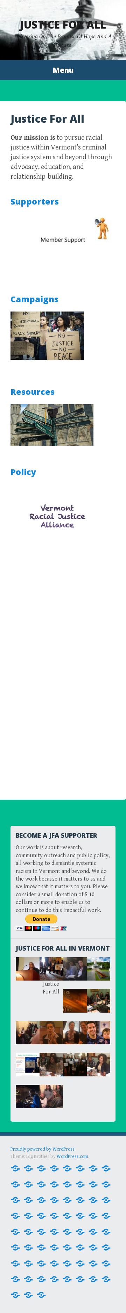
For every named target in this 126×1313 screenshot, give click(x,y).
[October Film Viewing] (80, 1262)
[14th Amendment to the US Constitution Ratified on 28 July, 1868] (54, 1167)
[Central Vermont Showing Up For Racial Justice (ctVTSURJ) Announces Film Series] (15, 1199)
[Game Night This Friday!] (41, 1215)
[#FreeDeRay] (15, 1167)
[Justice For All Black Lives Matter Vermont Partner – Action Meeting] (54, 1246)
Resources (32, 391)
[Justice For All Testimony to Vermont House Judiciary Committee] (106, 1246)
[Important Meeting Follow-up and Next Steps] (67, 1231)
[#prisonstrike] (41, 1167)
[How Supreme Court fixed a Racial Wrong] (41, 1231)
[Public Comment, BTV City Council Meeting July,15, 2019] (15, 1278)
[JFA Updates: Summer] (28, 1246)
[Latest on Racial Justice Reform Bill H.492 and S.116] (15, 1262)
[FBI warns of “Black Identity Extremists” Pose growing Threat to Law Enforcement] (106, 1199)
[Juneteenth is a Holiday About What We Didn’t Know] (41, 1246)
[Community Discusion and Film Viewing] (41, 1278)
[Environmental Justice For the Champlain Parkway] (41, 1262)
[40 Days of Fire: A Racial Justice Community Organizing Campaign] (80, 1167)
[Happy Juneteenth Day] (54, 1278)
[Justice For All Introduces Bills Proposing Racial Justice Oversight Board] (67, 1246)
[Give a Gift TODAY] (106, 1262)
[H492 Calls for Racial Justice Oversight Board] (93, 1215)
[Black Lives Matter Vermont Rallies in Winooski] (67, 1183)
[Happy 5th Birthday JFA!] (67, 1262)
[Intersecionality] (80, 1231)
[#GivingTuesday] (28, 1167)
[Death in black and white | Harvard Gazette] (41, 1199)
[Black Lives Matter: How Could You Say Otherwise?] (93, 1183)
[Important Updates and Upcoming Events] (67, 1278)
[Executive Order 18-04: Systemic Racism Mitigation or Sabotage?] (93, 1199)
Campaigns (34, 299)
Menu (63, 70)
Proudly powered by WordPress (42, 1149)
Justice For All (63, 24)
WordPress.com (72, 1156)
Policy (23, 471)
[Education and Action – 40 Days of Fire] (67, 1199)
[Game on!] (54, 1262)
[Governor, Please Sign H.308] (54, 1215)
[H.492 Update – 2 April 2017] (80, 1215)
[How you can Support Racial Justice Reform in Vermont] (54, 1231)
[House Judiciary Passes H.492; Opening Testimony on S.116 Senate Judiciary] (15, 1231)
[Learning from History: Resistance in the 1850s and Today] (28, 1262)
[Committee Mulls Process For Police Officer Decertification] (28, 1199)
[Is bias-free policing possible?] (93, 1231)
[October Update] (93, 1262)
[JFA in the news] (15, 1246)
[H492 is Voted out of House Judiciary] (106, 1215)
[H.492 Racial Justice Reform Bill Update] (67, 1215)
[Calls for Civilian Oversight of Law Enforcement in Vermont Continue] (106, 1183)
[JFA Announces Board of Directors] (106, 1231)
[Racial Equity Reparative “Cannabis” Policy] (41, 1294)
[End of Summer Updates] (80, 1199)
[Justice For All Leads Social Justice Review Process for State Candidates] (80, 1246)
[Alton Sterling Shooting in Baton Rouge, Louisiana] (28, 1183)
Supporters (34, 201)
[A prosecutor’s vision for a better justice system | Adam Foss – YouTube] (93, 1167)
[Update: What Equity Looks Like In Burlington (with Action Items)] (28, 1278)
